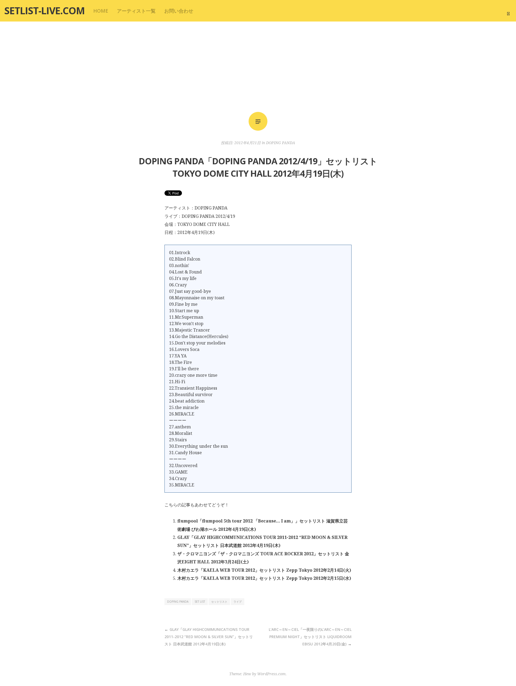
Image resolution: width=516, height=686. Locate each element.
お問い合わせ (178, 10)
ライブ (238, 601)
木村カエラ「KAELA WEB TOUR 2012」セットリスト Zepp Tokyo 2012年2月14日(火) (264, 570)
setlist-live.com (44, 10)
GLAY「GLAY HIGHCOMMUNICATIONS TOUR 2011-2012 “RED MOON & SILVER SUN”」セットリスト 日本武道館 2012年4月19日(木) (208, 636)
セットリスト (219, 601)
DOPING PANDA (280, 142)
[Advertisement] (258, 66)
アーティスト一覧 (136, 10)
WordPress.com (271, 673)
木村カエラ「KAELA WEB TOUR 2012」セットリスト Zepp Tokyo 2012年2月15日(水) (264, 578)
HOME (100, 10)
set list (200, 601)
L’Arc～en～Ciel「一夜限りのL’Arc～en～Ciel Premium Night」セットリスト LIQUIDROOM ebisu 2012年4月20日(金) (310, 636)
